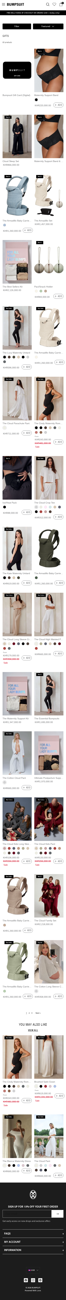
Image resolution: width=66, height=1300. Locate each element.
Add (60, 105)
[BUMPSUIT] (15, 4)
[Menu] (3, 4)
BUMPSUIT (36, 1288)
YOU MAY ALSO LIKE (33, 1024)
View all (33, 1030)
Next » (38, 1013)
